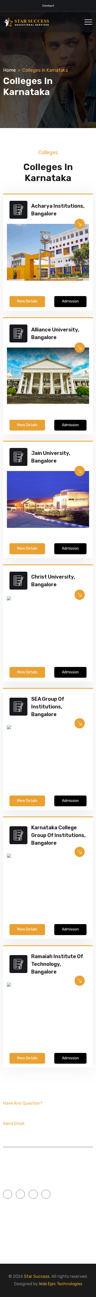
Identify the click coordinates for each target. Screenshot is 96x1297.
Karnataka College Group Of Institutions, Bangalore (58, 835)
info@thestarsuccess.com (38, 1131)
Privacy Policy (19, 1246)
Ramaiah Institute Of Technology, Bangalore (57, 964)
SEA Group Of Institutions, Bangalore (47, 706)
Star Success (36, 1276)
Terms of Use (63, 1246)
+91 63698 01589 (26, 1111)
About (10, 1227)
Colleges (59, 1227)
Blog (8, 1237)
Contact (48, 5)
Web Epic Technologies (60, 1283)
